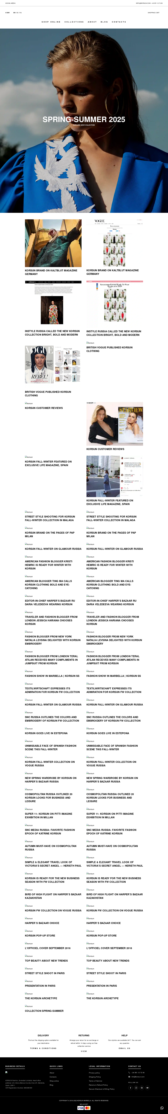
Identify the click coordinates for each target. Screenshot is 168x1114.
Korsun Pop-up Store (40, 935)
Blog (104, 22)
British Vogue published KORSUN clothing (48, 393)
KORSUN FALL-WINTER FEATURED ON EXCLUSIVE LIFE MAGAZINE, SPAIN (48, 463)
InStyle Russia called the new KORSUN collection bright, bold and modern (52, 332)
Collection (44, 1011)
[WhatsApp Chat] (162, 1108)
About (92, 22)
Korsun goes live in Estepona (46, 733)
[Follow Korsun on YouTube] (27, 3)
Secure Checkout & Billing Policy (102, 1089)
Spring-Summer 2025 (84, 119)
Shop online (51, 22)
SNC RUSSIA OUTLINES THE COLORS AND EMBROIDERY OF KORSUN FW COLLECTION (52, 718)
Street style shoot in (45, 973)
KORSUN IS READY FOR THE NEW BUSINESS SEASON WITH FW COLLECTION (52, 879)
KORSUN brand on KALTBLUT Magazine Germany (51, 272)
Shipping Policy (95, 1077)
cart (155, 13)
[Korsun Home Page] (84, 14)
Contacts (119, 22)
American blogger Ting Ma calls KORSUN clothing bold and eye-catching (48, 584)
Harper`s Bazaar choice (42, 923)
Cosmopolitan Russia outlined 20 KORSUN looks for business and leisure (48, 797)
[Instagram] (136, 1088)
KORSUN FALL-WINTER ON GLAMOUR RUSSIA (53, 548)
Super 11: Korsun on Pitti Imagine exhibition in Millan (48, 815)
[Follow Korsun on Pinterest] (24, 3)
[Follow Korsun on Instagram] (20, 3)
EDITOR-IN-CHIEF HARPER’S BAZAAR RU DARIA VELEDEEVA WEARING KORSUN (50, 602)
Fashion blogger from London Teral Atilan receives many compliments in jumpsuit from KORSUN (51, 659)
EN (14, 13)
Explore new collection (84, 125)
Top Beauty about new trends (46, 960)
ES (17, 13)
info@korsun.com (143, 3)
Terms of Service (95, 1081)
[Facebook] (130, 1088)
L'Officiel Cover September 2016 (47, 948)
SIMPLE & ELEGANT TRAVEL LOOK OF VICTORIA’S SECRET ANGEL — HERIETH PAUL (53, 863)
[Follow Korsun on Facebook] (17, 3)
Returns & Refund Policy (98, 1085)
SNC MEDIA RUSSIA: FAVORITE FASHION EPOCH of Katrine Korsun (50, 831)
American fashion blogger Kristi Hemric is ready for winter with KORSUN (48, 564)
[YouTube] (147, 1088)
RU (21, 13)
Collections (74, 22)
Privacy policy (94, 1073)
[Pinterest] (142, 1088)
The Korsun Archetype (41, 998)
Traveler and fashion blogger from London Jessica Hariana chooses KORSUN (51, 620)
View (84, 1051)
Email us (124, 1048)
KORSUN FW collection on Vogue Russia (53, 910)
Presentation (40, 985)
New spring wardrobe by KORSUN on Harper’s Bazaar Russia (50, 779)
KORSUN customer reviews (44, 408)
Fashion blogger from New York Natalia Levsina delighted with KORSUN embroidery (52, 640)
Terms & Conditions (43, 1048)
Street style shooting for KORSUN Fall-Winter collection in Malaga (50, 518)
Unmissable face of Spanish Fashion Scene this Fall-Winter (50, 747)
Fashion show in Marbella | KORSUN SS (52, 676)
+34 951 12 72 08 (157, 3)
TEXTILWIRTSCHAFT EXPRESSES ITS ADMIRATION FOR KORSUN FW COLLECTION (52, 690)
